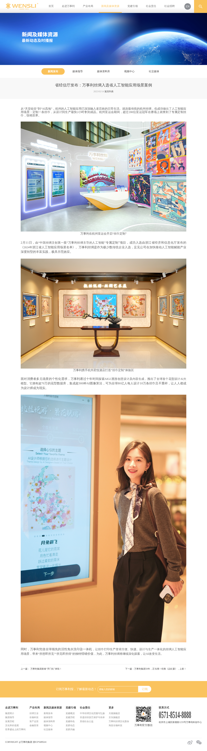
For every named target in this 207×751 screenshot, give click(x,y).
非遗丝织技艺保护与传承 (92, 717)
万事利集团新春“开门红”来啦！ (46, 669)
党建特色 (70, 721)
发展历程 (9, 721)
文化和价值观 (12, 725)
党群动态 (70, 725)
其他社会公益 (86, 721)
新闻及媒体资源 (110, 6)
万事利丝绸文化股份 (119, 721)
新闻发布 (53, 71)
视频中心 (129, 71)
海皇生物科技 (115, 725)
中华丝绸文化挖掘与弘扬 (92, 713)
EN (188, 6)
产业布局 (88, 6)
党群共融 (70, 729)
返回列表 (109, 91)
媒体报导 (77, 71)
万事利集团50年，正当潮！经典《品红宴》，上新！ (160, 669)
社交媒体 (154, 71)
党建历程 (70, 717)
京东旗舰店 (114, 717)
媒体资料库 (103, 71)
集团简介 (9, 713)
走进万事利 (68, 6)
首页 (51, 6)
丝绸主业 (33, 713)
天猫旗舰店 (114, 713)
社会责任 (151, 6)
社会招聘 (169, 6)
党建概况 (70, 713)
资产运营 (33, 721)
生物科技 (33, 717)
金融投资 (33, 725)
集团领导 (9, 717)
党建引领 (132, 6)
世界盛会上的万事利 (15, 729)
